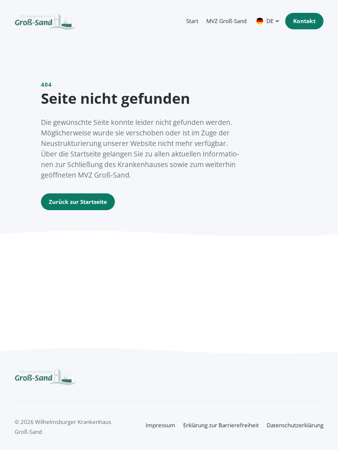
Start (192, 21)
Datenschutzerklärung (295, 425)
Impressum (160, 425)
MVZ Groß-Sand (226, 21)
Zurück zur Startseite (78, 202)
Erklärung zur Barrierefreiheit (221, 425)
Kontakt (304, 21)
